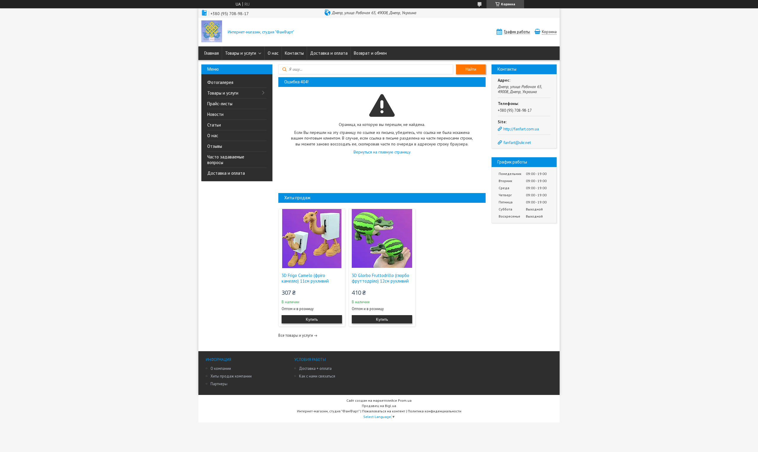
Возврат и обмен (370, 53)
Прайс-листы (219, 103)
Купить (312, 319)
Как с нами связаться (317, 376)
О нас (273, 53)
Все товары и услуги (295, 335)
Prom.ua (405, 400)
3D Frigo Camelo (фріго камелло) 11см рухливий (305, 278)
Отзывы (214, 146)
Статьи (214, 125)
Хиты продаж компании (231, 376)
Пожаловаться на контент (383, 411)
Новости (215, 114)
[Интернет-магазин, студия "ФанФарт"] (211, 31)
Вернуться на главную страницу (382, 152)
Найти (470, 69)
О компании (221, 368)
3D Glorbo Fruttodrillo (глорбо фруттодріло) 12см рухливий (380, 278)
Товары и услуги (240, 53)
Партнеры (219, 383)
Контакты (294, 53)
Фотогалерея (220, 82)
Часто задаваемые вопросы (225, 159)
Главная (211, 53)
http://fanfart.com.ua (521, 129)
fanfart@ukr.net (517, 142)
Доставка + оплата (315, 368)
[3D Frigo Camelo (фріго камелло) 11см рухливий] (312, 238)
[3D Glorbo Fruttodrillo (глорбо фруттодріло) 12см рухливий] (382, 238)
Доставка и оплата (329, 53)
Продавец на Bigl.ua (379, 406)
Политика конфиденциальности (434, 411)
